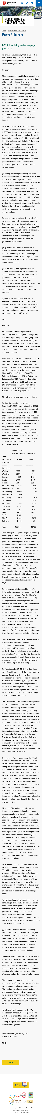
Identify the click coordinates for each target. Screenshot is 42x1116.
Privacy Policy (30, 1108)
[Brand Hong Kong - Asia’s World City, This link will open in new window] (17, 1095)
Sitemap (10, 1108)
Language (22, 3)
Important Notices (19, 1108)
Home (4, 30)
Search (32, 3)
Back (11, 1062)
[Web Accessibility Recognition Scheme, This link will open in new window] (15, 1102)
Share (27, 3)
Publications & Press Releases (17, 30)
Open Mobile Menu (39, 3)
